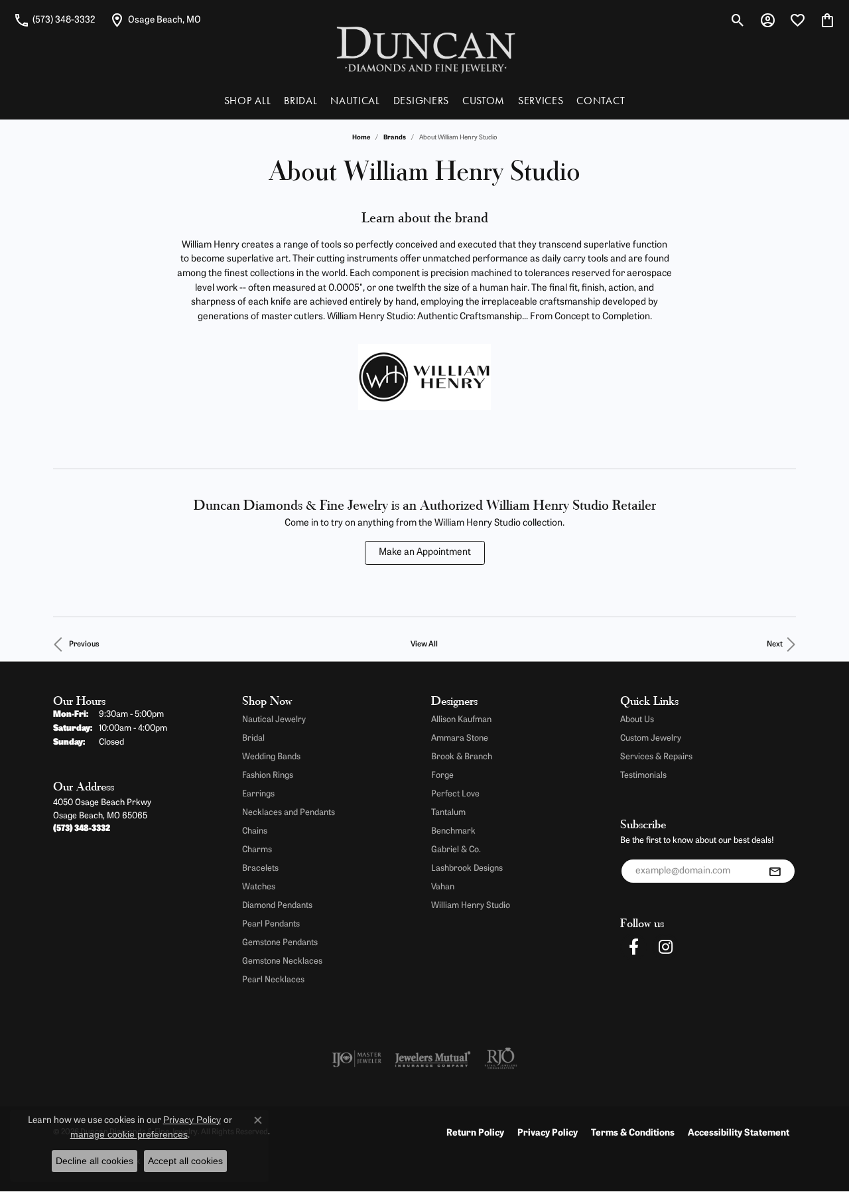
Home (361, 137)
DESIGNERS (421, 100)
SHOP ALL (247, 100)
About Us (637, 719)
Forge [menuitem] (442, 775)
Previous (84, 644)
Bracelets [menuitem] (260, 868)
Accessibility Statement (738, 1133)
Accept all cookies (185, 1160)
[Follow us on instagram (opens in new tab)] (665, 947)
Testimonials (643, 775)
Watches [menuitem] (258, 887)
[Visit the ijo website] (356, 1058)
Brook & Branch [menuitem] (461, 757)
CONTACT (600, 100)
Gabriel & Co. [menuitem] (456, 850)
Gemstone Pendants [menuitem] (280, 942)
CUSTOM (483, 100)
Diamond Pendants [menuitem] (277, 905)
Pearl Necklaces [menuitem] (273, 980)
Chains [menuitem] (254, 831)
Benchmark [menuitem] (453, 831)
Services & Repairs (656, 757)
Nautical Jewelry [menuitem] (274, 719)
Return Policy (475, 1133)
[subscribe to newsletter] (775, 871)
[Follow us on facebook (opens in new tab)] (633, 947)
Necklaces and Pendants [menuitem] (288, 812)
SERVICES (540, 100)
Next (775, 644)
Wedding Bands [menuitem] (271, 757)
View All (424, 644)
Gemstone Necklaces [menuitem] (282, 961)
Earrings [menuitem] (258, 794)
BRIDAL (300, 100)
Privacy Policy (547, 1133)
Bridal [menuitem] (253, 738)
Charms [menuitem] (257, 850)
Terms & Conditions (633, 1133)
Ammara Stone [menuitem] (459, 738)
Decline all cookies (94, 1160)
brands (394, 137)
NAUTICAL (354, 100)
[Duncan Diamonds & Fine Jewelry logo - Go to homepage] (424, 48)
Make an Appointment (425, 553)
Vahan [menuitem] (442, 887)
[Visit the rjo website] (500, 1058)
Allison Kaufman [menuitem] (461, 719)
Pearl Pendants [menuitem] (271, 924)
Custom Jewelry (650, 738)
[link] (54, 20)
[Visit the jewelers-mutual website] (433, 1058)
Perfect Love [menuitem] (455, 794)
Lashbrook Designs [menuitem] (467, 868)
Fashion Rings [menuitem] (267, 775)
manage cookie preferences (129, 1134)
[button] (738, 20)
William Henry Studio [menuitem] (470, 905)
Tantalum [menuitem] (448, 812)
